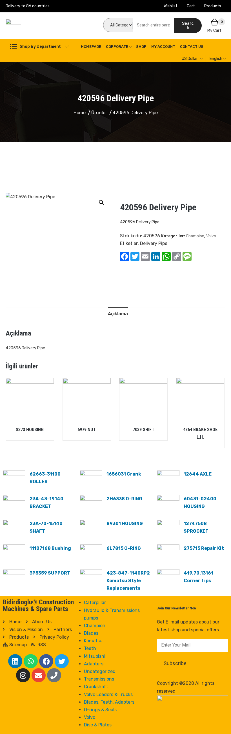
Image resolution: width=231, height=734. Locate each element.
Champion (195, 236)
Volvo (211, 236)
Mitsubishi (94, 656)
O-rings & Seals (100, 709)
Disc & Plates (98, 725)
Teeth (90, 648)
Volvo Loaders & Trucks (108, 694)
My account (163, 46)
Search (188, 25)
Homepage (91, 46)
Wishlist (170, 6)
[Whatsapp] (31, 661)
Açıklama (118, 313)
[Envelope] (39, 675)
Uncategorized (99, 671)
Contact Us (191, 46)
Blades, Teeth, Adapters (109, 702)
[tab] (117, 313)
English (216, 58)
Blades (91, 633)
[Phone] (54, 675)
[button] (101, 202)
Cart (191, 6)
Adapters (93, 664)
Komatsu (93, 640)
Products (212, 6)
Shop (141, 46)
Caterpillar (95, 602)
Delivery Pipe (153, 243)
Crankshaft (96, 686)
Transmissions (99, 679)
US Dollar (190, 58)
